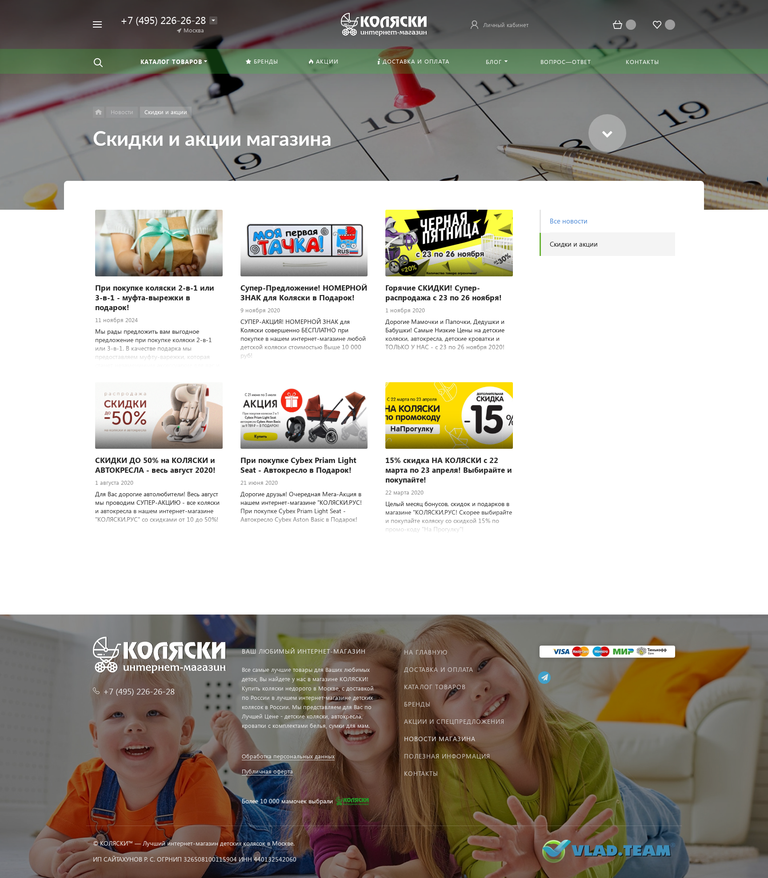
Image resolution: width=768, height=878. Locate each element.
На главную (426, 652)
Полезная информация (447, 756)
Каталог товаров (435, 686)
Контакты (421, 773)
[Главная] (98, 112)
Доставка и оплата (438, 669)
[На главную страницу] (384, 23)
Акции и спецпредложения (454, 721)
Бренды (417, 704)
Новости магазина (440, 738)
